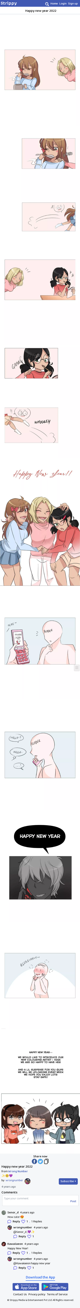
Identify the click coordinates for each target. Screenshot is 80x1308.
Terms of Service (57, 1294)
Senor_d (13, 1212)
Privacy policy (36, 1294)
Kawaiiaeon (15, 1244)
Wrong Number (18, 1171)
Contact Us (20, 1294)
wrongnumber (14, 1180)
